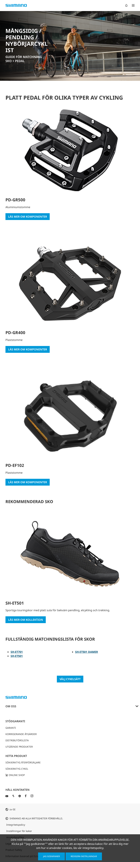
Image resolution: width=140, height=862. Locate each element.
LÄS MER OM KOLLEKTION (25, 620)
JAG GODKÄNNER (51, 856)
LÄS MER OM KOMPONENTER (27, 216)
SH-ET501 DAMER (86, 652)
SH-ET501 (17, 656)
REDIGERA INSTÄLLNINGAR (84, 856)
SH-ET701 (17, 652)
